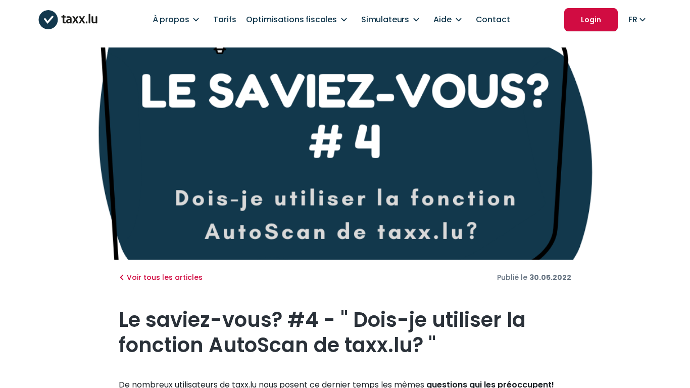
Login (591, 20)
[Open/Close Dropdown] (196, 20)
